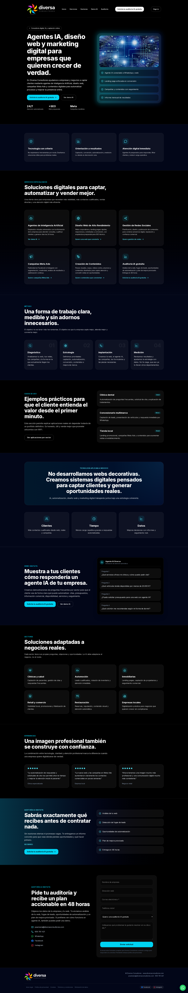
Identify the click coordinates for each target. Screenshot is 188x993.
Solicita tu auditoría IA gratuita (129, 9)
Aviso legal (29, 987)
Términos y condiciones (65, 987)
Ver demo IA (68, 97)
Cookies (53, 987)
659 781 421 (40, 932)
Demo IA (94, 9)
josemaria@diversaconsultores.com (49, 927)
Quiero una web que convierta (87, 239)
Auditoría (104, 9)
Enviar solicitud (126, 944)
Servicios (73, 9)
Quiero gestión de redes (132, 239)
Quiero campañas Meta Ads (38, 278)
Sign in (156, 9)
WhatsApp (39, 936)
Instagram (39, 945)
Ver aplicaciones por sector (39, 437)
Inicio (64, 9)
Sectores (84, 9)
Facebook (39, 941)
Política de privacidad (42, 987)
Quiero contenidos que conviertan (88, 278)
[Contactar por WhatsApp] (183, 988)
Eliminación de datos (81, 987)
